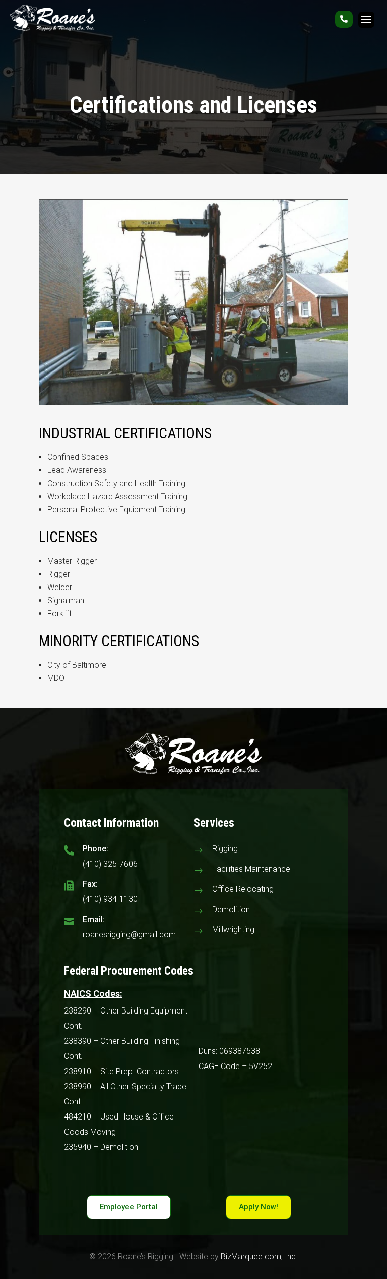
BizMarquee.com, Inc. (259, 1256)
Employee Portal (129, 1206)
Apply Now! (258, 1206)
